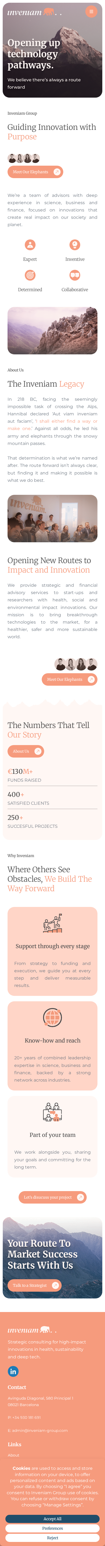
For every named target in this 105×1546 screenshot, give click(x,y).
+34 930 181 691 (26, 1417)
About (13, 1455)
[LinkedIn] (13, 1371)
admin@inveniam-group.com (40, 1430)
